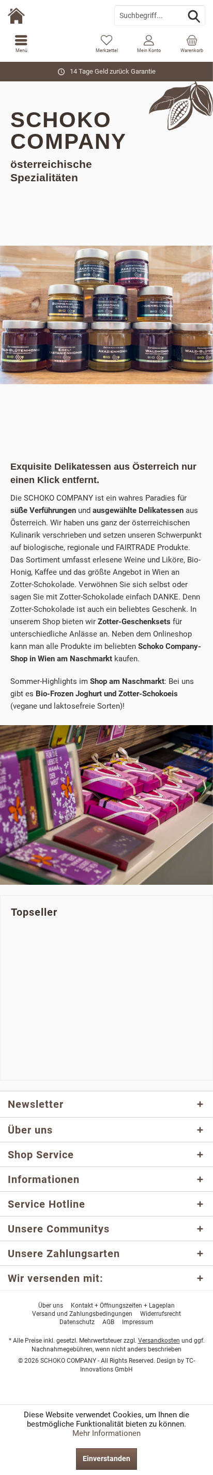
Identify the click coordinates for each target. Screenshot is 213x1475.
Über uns (50, 1305)
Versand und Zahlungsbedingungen (82, 1313)
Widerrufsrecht (160, 1313)
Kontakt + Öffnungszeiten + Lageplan (123, 1305)
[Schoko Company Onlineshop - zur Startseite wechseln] (53, 15)
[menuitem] (21, 44)
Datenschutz (77, 1322)
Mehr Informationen (106, 1433)
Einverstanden (106, 1458)
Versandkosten (159, 1340)
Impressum (138, 1322)
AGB (108, 1322)
